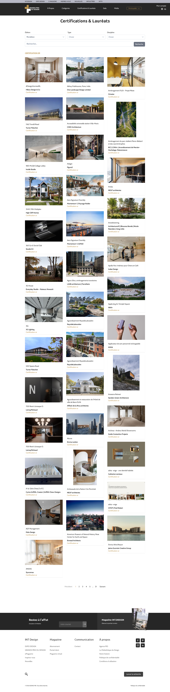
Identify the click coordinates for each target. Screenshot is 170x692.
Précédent (68, 587)
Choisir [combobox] (71, 37)
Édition (27, 32)
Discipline (110, 32)
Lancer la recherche (133, 674)
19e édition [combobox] (30, 37)
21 (96, 587)
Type (69, 32)
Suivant (102, 587)
